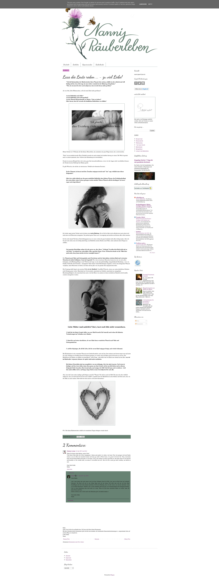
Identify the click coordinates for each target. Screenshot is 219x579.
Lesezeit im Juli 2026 (141, 244)
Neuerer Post (66, 539)
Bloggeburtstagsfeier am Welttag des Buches (149, 288)
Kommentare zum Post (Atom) (76, 542)
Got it (150, 4)
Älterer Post (127, 539)
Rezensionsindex (87, 65)
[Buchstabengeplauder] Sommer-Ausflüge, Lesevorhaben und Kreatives (143, 220)
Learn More (143, 4)
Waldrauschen (139, 143)
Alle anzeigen (152, 252)
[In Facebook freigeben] (82, 437)
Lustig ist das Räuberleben (142, 151)
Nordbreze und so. (141, 243)
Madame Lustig (71, 451)
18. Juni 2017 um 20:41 (81, 451)
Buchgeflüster (139, 149)
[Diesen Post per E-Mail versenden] (77, 437)
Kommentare (139, 324)
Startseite (66, 65)
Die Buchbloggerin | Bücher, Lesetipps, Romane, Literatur (143, 205)
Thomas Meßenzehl (141, 199)
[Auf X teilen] (80, 437)
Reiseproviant (139, 139)
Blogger (112, 575)
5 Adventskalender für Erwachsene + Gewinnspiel (148, 301)
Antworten (69, 469)
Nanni (72, 476)
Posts (137, 321)
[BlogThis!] (79, 437)
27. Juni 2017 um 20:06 (82, 475)
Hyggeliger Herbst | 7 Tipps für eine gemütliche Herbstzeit (143, 161)
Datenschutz (69, 560)
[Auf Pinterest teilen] (84, 437)
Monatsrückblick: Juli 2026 (142, 233)
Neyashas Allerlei (140, 217)
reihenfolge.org (140, 197)
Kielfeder (138, 232)
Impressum (68, 558)
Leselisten (76, 65)
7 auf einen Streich (140, 145)
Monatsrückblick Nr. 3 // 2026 (143, 207)
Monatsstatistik (139, 141)
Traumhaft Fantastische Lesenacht (148, 275)
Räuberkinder (100, 65)
